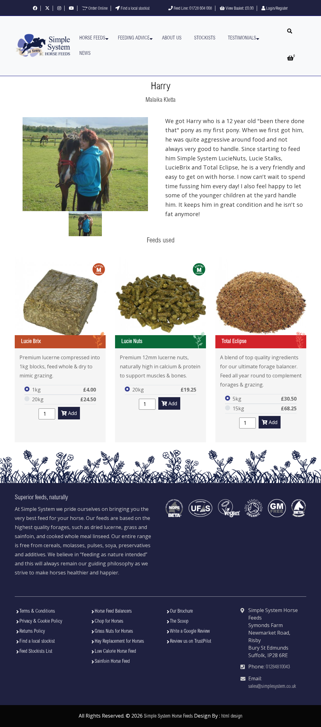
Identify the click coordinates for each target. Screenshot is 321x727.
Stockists (204, 38)
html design (231, 716)
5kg (237, 398)
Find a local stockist (135, 9)
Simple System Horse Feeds (168, 716)
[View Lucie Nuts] (160, 302)
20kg (38, 399)
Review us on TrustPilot (190, 641)
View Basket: (239, 9)
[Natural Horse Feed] (43, 46)
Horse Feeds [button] (92, 38)
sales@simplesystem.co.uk (272, 686)
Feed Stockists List (35, 651)
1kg (36, 389)
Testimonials (242, 38)
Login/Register (276, 9)
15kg (238, 408)
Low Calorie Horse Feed (115, 651)
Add (72, 413)
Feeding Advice (134, 38)
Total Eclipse (234, 342)
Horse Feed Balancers (113, 611)
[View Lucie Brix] (60, 302)
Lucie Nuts (131, 342)
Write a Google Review (190, 631)
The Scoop (179, 621)
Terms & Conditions (37, 611)
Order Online (97, 9)
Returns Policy (32, 631)
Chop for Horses (109, 621)
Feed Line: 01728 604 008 (192, 9)
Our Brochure (181, 611)
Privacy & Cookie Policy (40, 621)
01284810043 (278, 667)
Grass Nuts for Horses (114, 631)
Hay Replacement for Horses (119, 641)
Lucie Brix (31, 342)
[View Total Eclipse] (260, 302)
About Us (172, 38)
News (85, 53)
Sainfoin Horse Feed (112, 661)
